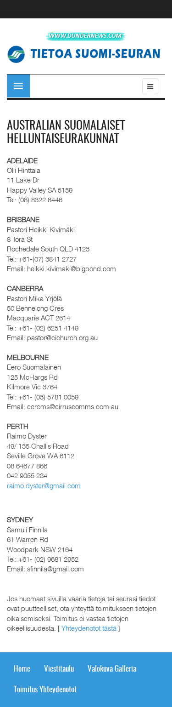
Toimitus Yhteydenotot (45, 690)
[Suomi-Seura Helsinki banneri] (87, 53)
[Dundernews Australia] (86, 36)
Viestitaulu (59, 669)
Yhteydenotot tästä (89, 628)
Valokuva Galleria (112, 669)
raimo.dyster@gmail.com (44, 485)
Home (22, 669)
